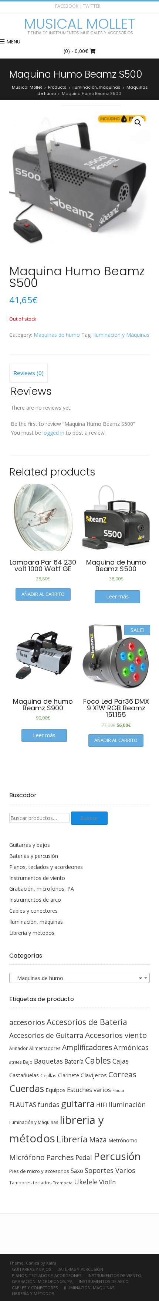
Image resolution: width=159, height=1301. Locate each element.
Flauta (118, 1090)
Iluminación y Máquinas (121, 334)
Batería (74, 1061)
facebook (66, 6)
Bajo (28, 1062)
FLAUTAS (22, 1104)
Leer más (117, 596)
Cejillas (48, 1075)
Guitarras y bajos (29, 844)
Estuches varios (89, 1090)
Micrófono (27, 1157)
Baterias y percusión (33, 855)
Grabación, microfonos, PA (41, 888)
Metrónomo (123, 1140)
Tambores (20, 1183)
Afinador (18, 1048)
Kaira (51, 1263)
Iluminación (127, 1104)
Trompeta (62, 1182)
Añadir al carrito (43, 594)
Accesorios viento (116, 1035)
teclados (42, 1182)
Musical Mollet (79, 24)
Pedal (83, 1157)
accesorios (27, 1022)
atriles (15, 1062)
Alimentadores (45, 1048)
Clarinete (68, 1075)
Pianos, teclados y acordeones (46, 866)
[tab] (28, 373)
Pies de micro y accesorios (39, 1171)
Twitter (92, 6)
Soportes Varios (110, 1170)
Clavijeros (94, 1075)
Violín (107, 1182)
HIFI (101, 1105)
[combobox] (79, 978)
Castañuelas (24, 1075)
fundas (49, 1104)
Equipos (55, 1089)
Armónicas (131, 1047)
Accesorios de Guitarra (46, 1035)
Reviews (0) (28, 372)
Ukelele (86, 1181)
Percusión (117, 1156)
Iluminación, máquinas (36, 921)
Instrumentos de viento (37, 877)
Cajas (120, 1061)
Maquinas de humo (57, 334)
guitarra (78, 1104)
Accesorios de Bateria (87, 1022)
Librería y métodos (31, 932)
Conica (32, 1263)
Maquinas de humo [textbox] (77, 978)
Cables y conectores (33, 910)
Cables (98, 1060)
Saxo (77, 1171)
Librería (72, 1139)
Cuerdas (26, 1088)
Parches (60, 1157)
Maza (98, 1140)
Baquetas (48, 1061)
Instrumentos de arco (35, 899)
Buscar (89, 818)
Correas (122, 1074)
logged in (53, 432)
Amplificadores (87, 1047)
